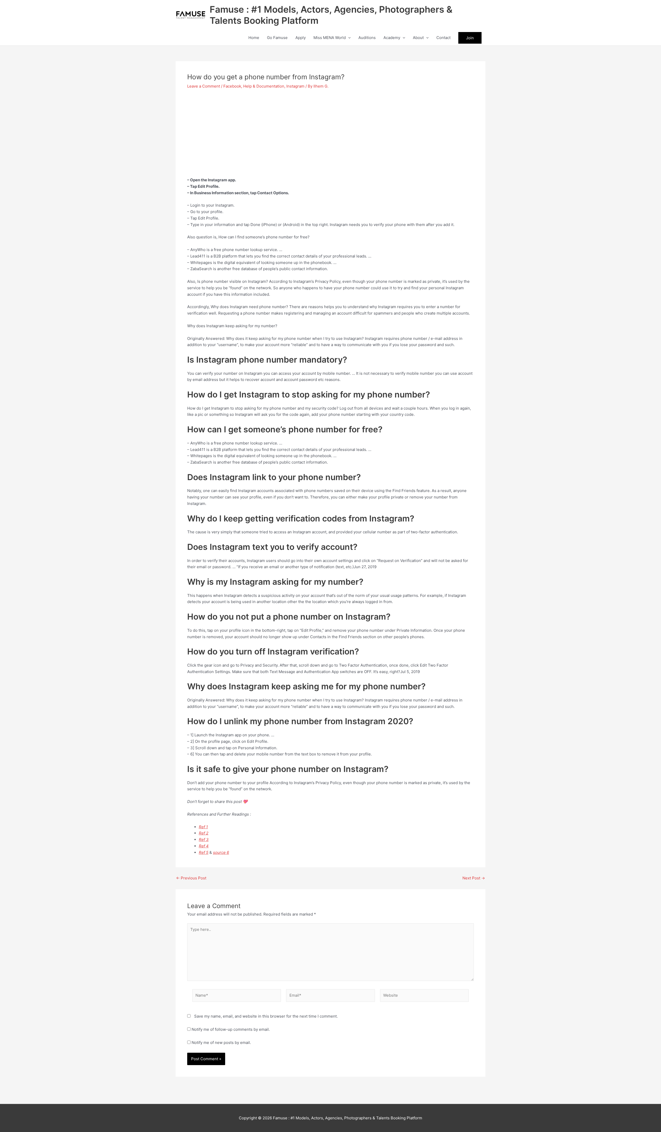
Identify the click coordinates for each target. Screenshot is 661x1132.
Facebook (232, 86)
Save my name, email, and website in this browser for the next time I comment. (266, 1016)
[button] (348, 37)
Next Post (473, 878)
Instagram (295, 86)
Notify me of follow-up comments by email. (231, 1029)
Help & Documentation (263, 86)
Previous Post (191, 878)
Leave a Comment (203, 86)
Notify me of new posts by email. (221, 1042)
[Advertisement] (330, 133)
